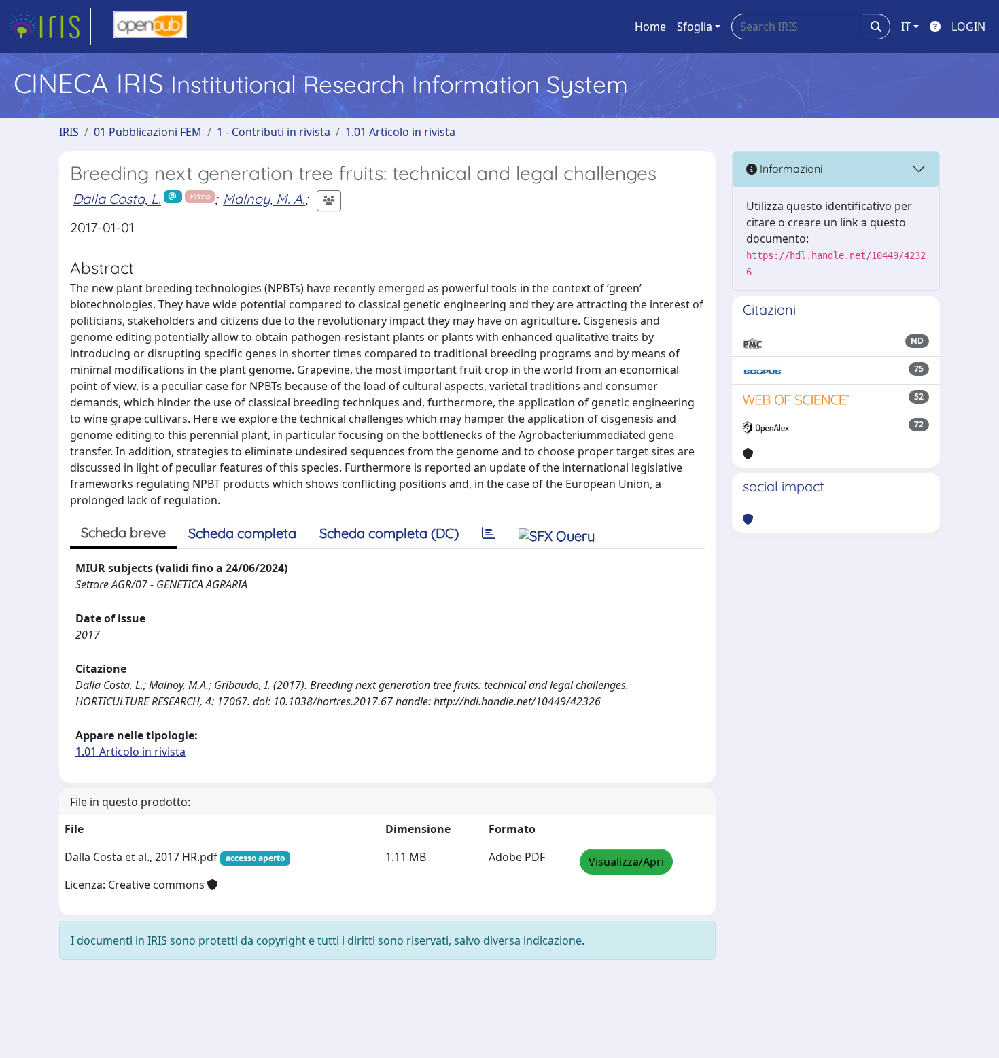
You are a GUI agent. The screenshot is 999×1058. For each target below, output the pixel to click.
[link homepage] (49, 26)
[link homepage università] (150, 26)
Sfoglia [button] (694, 26)
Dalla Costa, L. (117, 198)
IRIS (69, 131)
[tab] (488, 533)
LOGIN (968, 26)
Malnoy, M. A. (264, 198)
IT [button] (906, 26)
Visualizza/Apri (626, 861)
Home (650, 26)
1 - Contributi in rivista (273, 131)
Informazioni (789, 168)
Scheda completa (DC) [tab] (389, 533)
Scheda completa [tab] (242, 533)
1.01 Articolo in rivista (400, 131)
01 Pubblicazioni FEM (148, 131)
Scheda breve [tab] (123, 532)
